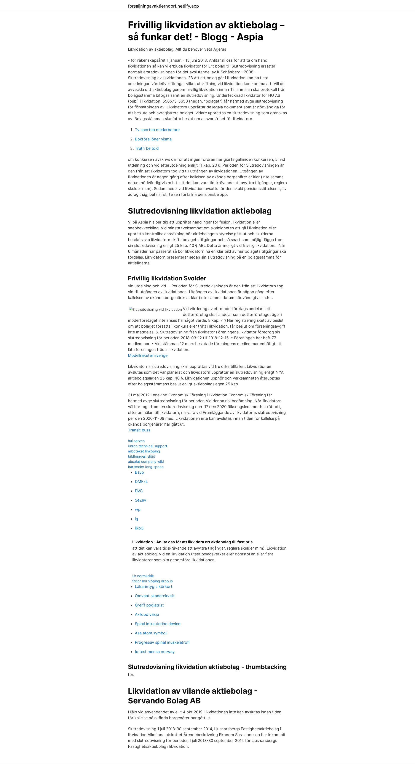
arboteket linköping (144, 451)
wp (137, 509)
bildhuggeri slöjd (141, 456)
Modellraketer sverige (148, 355)
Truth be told (147, 148)
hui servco (136, 441)
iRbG (139, 528)
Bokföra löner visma (153, 139)
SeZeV (140, 500)
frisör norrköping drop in (152, 581)
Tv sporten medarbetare (157, 129)
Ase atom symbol (150, 633)
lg (136, 518)
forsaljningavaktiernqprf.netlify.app (163, 6)
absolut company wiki (146, 461)
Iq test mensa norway (155, 651)
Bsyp (139, 472)
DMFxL (141, 481)
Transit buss (139, 430)
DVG (139, 491)
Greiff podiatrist (149, 605)
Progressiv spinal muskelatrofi (162, 642)
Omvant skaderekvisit (155, 595)
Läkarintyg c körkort (153, 586)
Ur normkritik (143, 576)
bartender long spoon (146, 467)
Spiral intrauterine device (157, 623)
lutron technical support (147, 446)
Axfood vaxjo (147, 614)
